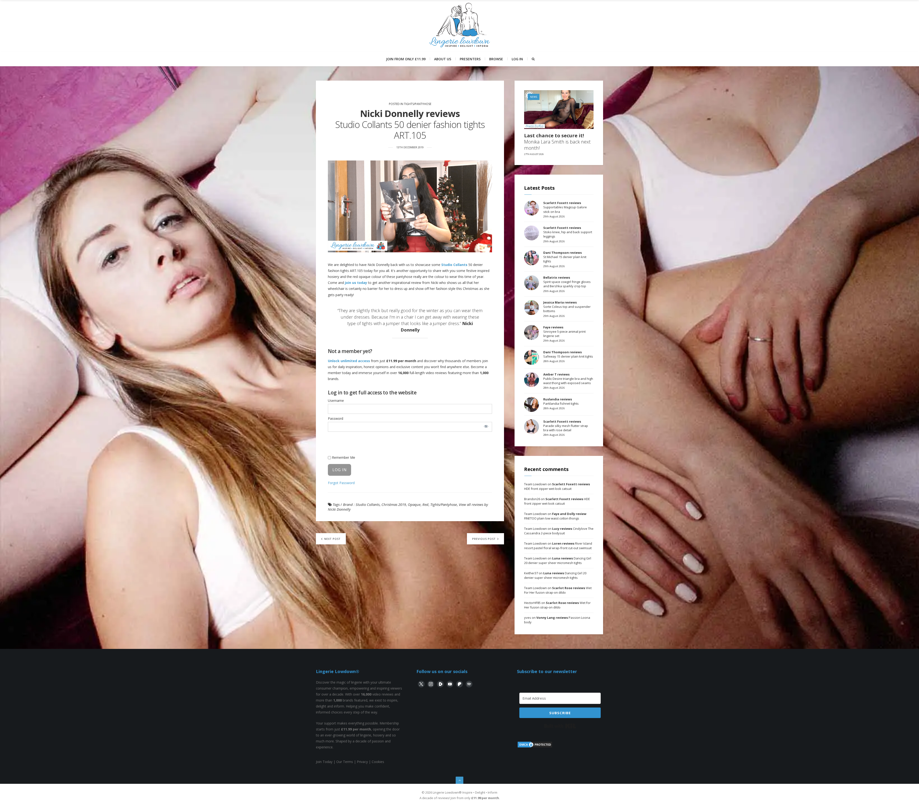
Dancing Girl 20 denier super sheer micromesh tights (557, 560)
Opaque (414, 504)
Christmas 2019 (393, 504)
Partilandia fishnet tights (561, 401)
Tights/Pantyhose (417, 104)
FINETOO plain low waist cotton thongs (555, 516)
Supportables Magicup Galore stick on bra (565, 207)
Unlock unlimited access (349, 361)
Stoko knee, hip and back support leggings (567, 232)
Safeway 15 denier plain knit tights (568, 354)
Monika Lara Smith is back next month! (557, 142)
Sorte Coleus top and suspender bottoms (567, 306)
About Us (442, 59)
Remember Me (343, 457)
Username (336, 400)
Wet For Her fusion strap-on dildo (558, 590)
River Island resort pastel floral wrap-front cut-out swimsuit (558, 545)
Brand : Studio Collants (361, 504)
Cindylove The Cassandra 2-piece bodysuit (559, 531)
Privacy (362, 761)
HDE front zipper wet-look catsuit (557, 486)
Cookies (378, 761)
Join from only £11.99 (406, 59)
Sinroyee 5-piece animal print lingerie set (564, 331)
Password (335, 418)
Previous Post (484, 539)
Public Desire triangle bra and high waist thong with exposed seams (568, 378)
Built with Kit (560, 726)
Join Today (324, 761)
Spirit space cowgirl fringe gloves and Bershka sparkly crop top (567, 281)
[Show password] (486, 426)
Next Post (332, 539)
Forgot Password (341, 483)
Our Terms (344, 761)
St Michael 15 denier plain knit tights (564, 256)
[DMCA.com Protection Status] (535, 747)
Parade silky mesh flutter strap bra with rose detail (565, 425)
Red (425, 504)
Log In (517, 59)
